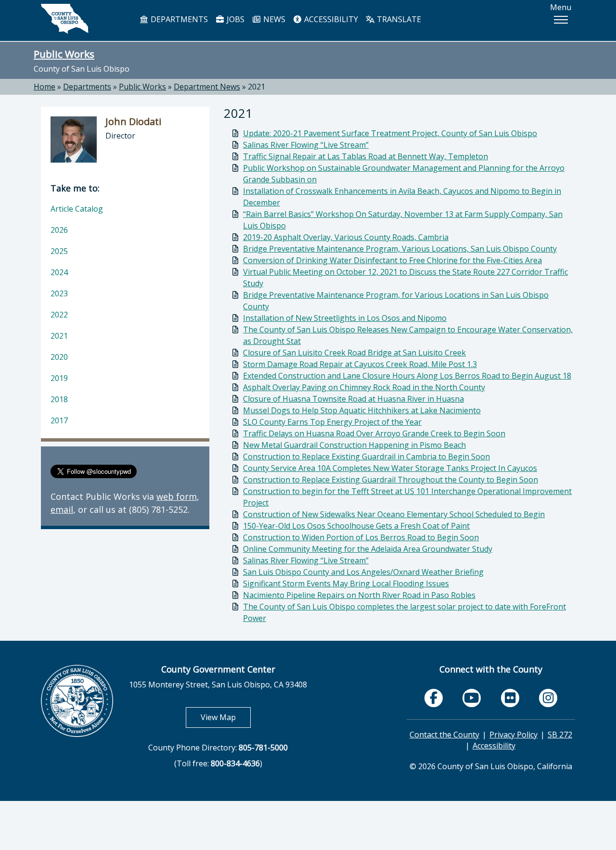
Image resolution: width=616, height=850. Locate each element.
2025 (59, 251)
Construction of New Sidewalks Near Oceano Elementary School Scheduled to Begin (394, 514)
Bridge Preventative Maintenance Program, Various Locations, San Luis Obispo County (400, 248)
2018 (59, 399)
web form (176, 496)
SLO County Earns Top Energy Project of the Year (332, 422)
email (62, 509)
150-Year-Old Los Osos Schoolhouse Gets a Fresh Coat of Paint (356, 525)
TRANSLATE (398, 19)
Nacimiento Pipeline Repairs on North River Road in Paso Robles (359, 595)
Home (44, 86)
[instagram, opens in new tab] (548, 698)
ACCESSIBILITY (330, 19)
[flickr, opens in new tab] (510, 698)
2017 (59, 420)
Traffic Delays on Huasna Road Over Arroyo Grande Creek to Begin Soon (374, 433)
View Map (226, 717)
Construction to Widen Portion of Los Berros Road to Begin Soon (361, 537)
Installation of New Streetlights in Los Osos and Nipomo (345, 318)
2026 (59, 230)
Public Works (64, 54)
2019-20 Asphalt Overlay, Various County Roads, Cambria (346, 237)
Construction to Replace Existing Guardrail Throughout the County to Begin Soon (390, 479)
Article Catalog (77, 208)
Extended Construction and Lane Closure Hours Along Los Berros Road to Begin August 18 (407, 375)
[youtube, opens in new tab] (471, 698)
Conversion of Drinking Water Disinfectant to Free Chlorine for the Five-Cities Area (392, 260)
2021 (256, 86)
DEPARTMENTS (178, 19)
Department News (207, 86)
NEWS (273, 19)
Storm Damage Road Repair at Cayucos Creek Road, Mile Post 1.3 (360, 364)
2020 (59, 357)
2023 (59, 293)
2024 (59, 272)
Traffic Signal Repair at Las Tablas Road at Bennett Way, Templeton (365, 156)
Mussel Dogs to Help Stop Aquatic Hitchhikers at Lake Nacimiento (362, 410)
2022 (59, 314)
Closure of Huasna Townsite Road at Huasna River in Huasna (353, 398)
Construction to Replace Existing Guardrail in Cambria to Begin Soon (366, 456)
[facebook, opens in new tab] (433, 698)
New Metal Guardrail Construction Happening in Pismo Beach (354, 445)
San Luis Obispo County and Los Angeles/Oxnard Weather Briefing (363, 572)
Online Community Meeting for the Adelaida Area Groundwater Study (367, 549)
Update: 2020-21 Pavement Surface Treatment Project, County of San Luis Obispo (390, 133)
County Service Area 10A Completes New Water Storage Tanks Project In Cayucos (390, 468)
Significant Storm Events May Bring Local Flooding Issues (346, 583)
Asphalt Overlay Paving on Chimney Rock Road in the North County (364, 387)
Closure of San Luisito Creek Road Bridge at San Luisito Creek (354, 352)
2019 (59, 378)
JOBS (234, 19)
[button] (561, 20)
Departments (87, 86)
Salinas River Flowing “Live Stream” (306, 145)
